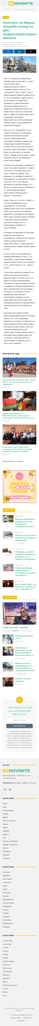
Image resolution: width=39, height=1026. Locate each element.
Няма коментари (10, 46)
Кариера (6, 855)
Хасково (6, 978)
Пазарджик (7, 906)
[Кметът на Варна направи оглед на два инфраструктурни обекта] (19, 64)
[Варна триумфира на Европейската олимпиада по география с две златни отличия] (19, 401)
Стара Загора (8, 961)
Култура (6, 872)
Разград (6, 927)
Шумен (5, 989)
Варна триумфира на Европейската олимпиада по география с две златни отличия (18, 415)
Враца (5, 828)
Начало (17, 9)
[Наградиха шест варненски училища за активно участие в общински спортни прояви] (19, 434)
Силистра (7, 944)
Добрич (6, 834)
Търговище (7, 971)
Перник (6, 910)
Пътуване (7, 920)
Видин (5, 824)
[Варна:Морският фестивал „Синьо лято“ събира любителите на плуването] (19, 367)
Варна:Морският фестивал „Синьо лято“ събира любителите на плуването (19, 382)
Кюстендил (7, 879)
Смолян (6, 951)
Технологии (7, 968)
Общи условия (15, 1018)
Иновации (7, 851)
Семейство (7, 941)
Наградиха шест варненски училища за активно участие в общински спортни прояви (17, 449)
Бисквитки (27, 1018)
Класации (6, 858)
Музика (6, 896)
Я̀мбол (5, 992)
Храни (5, 982)
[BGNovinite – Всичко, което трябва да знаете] (20, 3)
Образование (8, 900)
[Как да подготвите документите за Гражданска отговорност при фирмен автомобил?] (8, 518)
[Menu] (3, 3)
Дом (4, 838)
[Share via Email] (30, 51)
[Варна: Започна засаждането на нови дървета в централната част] (8, 666)
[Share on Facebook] (8, 51)
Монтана (7, 893)
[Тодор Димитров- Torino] (8, 639)
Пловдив (6, 917)
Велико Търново (9, 821)
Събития (6, 965)
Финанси (6, 975)
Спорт (5, 958)
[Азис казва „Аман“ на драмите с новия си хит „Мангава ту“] (8, 583)
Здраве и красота (10, 845)
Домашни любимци (10, 841)
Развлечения (8, 923)
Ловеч (5, 886)
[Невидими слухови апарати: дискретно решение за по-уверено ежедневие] (8, 551)
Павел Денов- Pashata (15, 627)
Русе (5, 995)
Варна (6, 17)
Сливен (6, 948)
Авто (5, 804)
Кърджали (7, 876)
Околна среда (8, 903)
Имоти (6, 848)
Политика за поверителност (20, 1015)
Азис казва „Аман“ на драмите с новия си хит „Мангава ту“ (25, 586)
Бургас (5, 814)
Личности (7, 882)
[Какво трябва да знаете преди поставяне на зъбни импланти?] (8, 567)
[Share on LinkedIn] (19, 51)
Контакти (21, 1020)
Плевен (6, 913)
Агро (5, 807)
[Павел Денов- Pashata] (19, 613)
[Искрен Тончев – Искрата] (8, 681)
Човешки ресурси (10, 985)
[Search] (36, 3)
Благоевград (8, 810)
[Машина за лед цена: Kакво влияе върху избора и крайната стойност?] (8, 534)
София (5, 954)
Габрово (6, 831)
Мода (5, 889)
